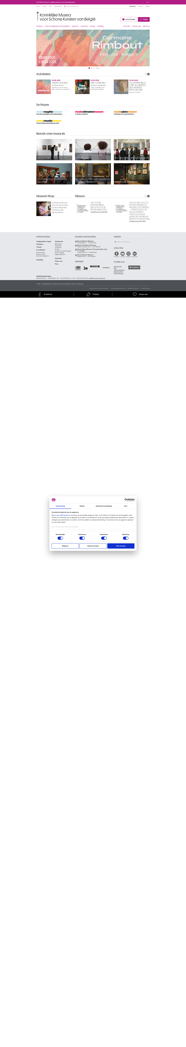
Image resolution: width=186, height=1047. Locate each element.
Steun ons (58, 261)
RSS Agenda (118, 266)
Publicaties (58, 246)
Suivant (148, 74)
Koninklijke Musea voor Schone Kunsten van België (36, 12)
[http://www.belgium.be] (86, 268)
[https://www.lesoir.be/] (95, 266)
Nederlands (132, 6)
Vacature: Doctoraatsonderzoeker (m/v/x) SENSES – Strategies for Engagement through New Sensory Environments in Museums (139, 211)
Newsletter (135, 267)
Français (140, 6)
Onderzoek (136, 26)
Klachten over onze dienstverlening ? (99, 288)
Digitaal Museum (60, 254)
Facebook (116, 256)
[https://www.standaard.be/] (106, 267)
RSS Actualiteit (118, 272)
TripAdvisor (135, 256)
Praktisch (39, 26)
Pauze (97, 68)
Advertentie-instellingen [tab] (104, 506)
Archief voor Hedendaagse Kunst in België (63, 252)
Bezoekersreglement (42, 256)
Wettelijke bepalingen (133, 288)
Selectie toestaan (93, 546)
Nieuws (80, 196)
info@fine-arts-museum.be (97, 278)
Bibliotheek (58, 244)
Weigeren (65, 546)
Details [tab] (82, 506)
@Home (146, 26)
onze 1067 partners (63, 515)
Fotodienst (58, 247)
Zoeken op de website (64, 6)
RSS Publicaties (119, 273)
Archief (57, 249)
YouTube (122, 256)
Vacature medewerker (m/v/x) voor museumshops (99, 206)
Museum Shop (45, 196)
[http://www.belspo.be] (78, 268)
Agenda (75, 26)
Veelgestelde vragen (43, 241)
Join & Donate (130, 19)
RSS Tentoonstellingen (119, 269)
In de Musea (40, 250)
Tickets (145, 19)
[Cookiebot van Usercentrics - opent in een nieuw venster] (126, 499)
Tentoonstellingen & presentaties (57, 26)
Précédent (146, 74)
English (148, 6)
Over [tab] (125, 506)
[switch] (82, 538)
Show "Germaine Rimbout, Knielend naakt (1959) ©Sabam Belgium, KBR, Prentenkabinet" (89, 68)
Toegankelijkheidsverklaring (118, 288)
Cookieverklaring (145, 288)
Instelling (100, 26)
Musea (92, 26)
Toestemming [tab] (60, 506)
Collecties (84, 26)
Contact (44, 6)
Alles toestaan (121, 546)
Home (38, 6)
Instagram (128, 256)
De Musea (42, 104)
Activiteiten (43, 74)
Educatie (126, 26)
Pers (50, 6)
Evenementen (58, 6)
